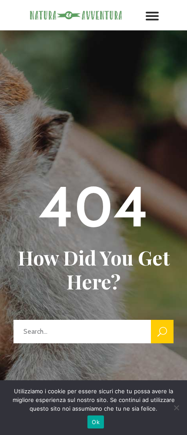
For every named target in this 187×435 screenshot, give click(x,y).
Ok (96, 421)
